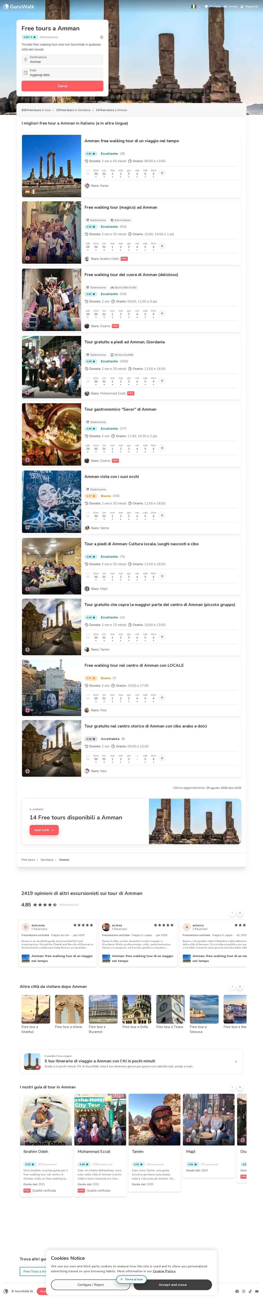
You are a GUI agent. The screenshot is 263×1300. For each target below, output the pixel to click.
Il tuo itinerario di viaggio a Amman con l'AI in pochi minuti (100, 1061)
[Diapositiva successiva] (240, 913)
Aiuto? (44, 1291)
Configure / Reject (90, 1285)
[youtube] (257, 1291)
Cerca (62, 86)
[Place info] (101, 37)
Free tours (28, 860)
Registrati (252, 6)
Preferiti (215, 6)
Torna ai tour (134, 1279)
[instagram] (244, 1291)
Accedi (232, 6)
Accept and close (173, 1285)
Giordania (47, 860)
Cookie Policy (164, 1271)
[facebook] (237, 1291)
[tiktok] (250, 1291)
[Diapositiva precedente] (232, 913)
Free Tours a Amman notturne (44, 1271)
